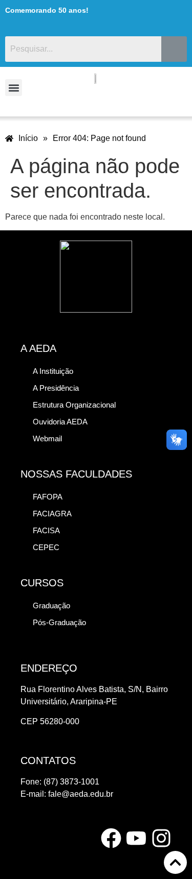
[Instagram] (161, 838)
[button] (13, 87)
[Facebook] (111, 838)
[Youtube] (136, 838)
